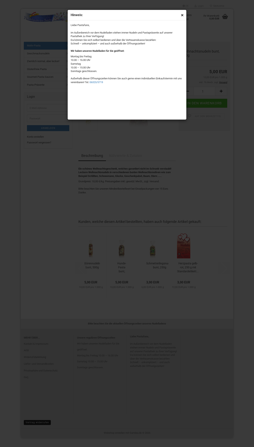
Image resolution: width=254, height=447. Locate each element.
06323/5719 (96, 82)
